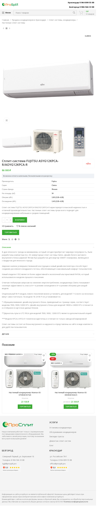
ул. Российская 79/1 (58, 456)
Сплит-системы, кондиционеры (62, 20)
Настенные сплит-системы (13, 23)
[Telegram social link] (15, 239)
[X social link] (9, 239)
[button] (4, 78)
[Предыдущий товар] (3, 28)
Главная (5, 20)
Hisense (25, 398)
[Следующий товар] (9, 28)
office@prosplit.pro (58, 463)
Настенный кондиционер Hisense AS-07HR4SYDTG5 (25, 393)
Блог (51, 445)
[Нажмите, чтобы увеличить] (7, 120)
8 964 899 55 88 (65, 460)
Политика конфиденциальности (76, 502)
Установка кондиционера (60, 427)
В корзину (19, 220)
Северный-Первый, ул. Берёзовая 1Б (18, 456)
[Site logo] (10, 4)
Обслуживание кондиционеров (62, 432)
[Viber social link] (19, 239)
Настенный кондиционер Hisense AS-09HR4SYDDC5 (71, 393)
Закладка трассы (56, 436)
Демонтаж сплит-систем (60, 441)
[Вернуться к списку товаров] (6, 28)
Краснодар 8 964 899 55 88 (81, 2)
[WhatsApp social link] (12, 239)
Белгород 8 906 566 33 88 (81, 7)
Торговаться (11, 232)
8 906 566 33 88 (17, 460)
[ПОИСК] (74, 12)
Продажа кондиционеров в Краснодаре (29, 20)
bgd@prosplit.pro (9, 463)
